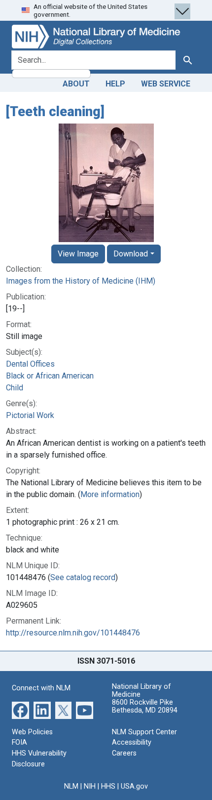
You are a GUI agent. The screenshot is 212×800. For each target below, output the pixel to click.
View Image (78, 253)
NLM (71, 786)
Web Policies (32, 732)
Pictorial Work (30, 415)
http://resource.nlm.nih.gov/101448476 (73, 632)
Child (14, 387)
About (76, 83)
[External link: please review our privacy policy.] (20, 710)
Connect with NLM (41, 688)
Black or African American (50, 375)
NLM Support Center (144, 732)
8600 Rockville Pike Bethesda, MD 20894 (144, 706)
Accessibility (131, 742)
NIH (90, 786)
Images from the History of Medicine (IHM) (80, 281)
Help (115, 83)
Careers (124, 753)
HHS (108, 786)
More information (110, 494)
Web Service (165, 83)
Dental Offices (30, 364)
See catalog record (82, 577)
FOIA (19, 742)
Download (130, 253)
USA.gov (134, 786)
